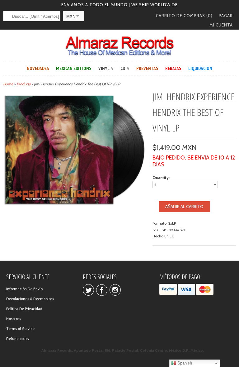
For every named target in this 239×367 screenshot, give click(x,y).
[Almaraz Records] (119, 46)
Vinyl (105, 68)
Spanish (184, 363)
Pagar (226, 15)
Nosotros (13, 318)
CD (124, 68)
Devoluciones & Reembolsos (30, 298)
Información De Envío (24, 288)
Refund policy (17, 338)
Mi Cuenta (221, 24)
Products (23, 84)
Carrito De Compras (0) (184, 15)
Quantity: (161, 177)
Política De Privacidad (24, 308)
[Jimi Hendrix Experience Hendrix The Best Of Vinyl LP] (74, 205)
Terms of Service (20, 328)
